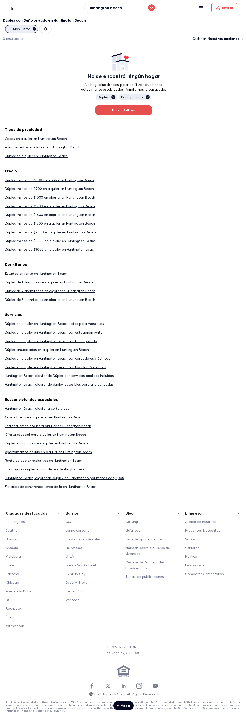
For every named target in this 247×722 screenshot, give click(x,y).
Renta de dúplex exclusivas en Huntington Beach (43, 460)
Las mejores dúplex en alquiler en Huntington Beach (46, 469)
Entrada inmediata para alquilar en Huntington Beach (48, 426)
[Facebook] (92, 686)
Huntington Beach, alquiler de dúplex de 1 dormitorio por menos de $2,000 (64, 478)
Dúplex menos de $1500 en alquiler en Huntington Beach (50, 223)
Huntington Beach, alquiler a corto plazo (37, 408)
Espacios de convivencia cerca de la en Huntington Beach (50, 486)
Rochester (14, 608)
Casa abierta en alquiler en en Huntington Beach (44, 417)
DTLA (70, 556)
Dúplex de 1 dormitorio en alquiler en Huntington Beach (49, 282)
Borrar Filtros (123, 110)
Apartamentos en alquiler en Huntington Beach (42, 147)
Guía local (133, 530)
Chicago (12, 582)
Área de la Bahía (19, 591)
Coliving (131, 522)
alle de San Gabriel (81, 565)
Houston (12, 539)
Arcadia (12, 548)
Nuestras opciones (223, 38)
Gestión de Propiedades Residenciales (145, 565)
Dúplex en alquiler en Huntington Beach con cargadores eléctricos (57, 358)
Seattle (11, 530)
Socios (190, 539)
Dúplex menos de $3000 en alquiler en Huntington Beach (50, 249)
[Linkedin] (123, 686)
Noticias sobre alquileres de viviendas (147, 551)
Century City (75, 574)
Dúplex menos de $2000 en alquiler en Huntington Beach (50, 232)
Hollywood (74, 548)
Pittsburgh (14, 556)
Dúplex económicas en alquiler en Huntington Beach (46, 443)
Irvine (10, 565)
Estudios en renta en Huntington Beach (36, 273)
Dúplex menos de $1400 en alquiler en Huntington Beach (50, 215)
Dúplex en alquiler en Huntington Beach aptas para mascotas (54, 323)
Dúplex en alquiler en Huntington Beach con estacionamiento (54, 332)
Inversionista (195, 565)
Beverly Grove (77, 582)
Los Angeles (15, 522)
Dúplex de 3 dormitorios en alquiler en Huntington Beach (50, 299)
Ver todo (73, 600)
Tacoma (12, 574)
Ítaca (10, 617)
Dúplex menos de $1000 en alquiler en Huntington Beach (50, 197)
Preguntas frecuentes (202, 530)
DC (8, 600)
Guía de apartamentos (144, 539)
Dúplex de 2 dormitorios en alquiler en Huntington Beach (50, 291)
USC (69, 522)
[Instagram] (139, 686)
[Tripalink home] (12, 7)
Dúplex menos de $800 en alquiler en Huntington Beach (49, 180)
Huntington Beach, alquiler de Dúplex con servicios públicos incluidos (59, 376)
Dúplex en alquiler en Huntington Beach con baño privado (51, 341)
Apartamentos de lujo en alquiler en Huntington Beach (48, 452)
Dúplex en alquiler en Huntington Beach (36, 156)
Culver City (74, 591)
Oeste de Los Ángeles (83, 539)
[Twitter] (108, 686)
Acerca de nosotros (201, 522)
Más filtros (24, 29)
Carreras (192, 548)
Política (191, 556)
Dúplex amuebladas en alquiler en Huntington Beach (47, 350)
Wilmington (15, 626)
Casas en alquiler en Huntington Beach (36, 138)
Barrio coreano (77, 530)
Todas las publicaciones (144, 577)
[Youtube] (155, 686)
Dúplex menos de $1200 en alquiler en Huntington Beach (50, 206)
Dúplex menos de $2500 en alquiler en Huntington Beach (50, 241)
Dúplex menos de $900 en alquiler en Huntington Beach (49, 189)
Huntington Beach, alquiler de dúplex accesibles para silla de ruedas (59, 384)
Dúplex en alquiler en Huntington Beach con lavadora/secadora (55, 367)
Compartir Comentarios (204, 574)
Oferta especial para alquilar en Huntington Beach (45, 434)
